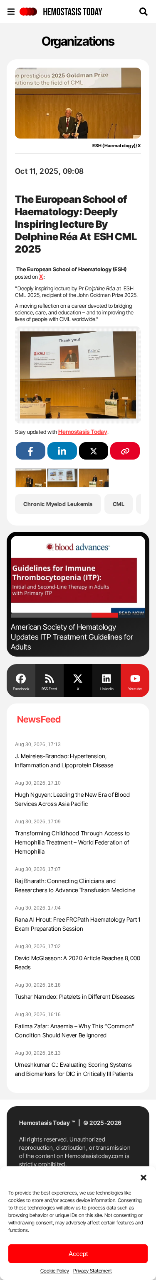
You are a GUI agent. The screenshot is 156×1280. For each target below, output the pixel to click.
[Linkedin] (106, 678)
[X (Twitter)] (94, 451)
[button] (143, 1177)
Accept (78, 1253)
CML (119, 504)
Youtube (135, 688)
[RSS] (49, 678)
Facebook (21, 688)
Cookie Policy (54, 1271)
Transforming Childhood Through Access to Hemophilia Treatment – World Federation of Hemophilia (72, 842)
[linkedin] (62, 451)
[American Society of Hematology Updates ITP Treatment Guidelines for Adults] (78, 577)
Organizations (78, 41)
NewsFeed (39, 719)
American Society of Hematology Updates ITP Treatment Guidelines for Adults (72, 637)
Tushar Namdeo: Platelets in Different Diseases (75, 996)
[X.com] (78, 678)
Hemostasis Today (82, 431)
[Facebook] (21, 678)
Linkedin (107, 688)
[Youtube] (135, 678)
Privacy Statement (92, 1271)
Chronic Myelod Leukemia (58, 504)
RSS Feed (49, 688)
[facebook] (30, 451)
